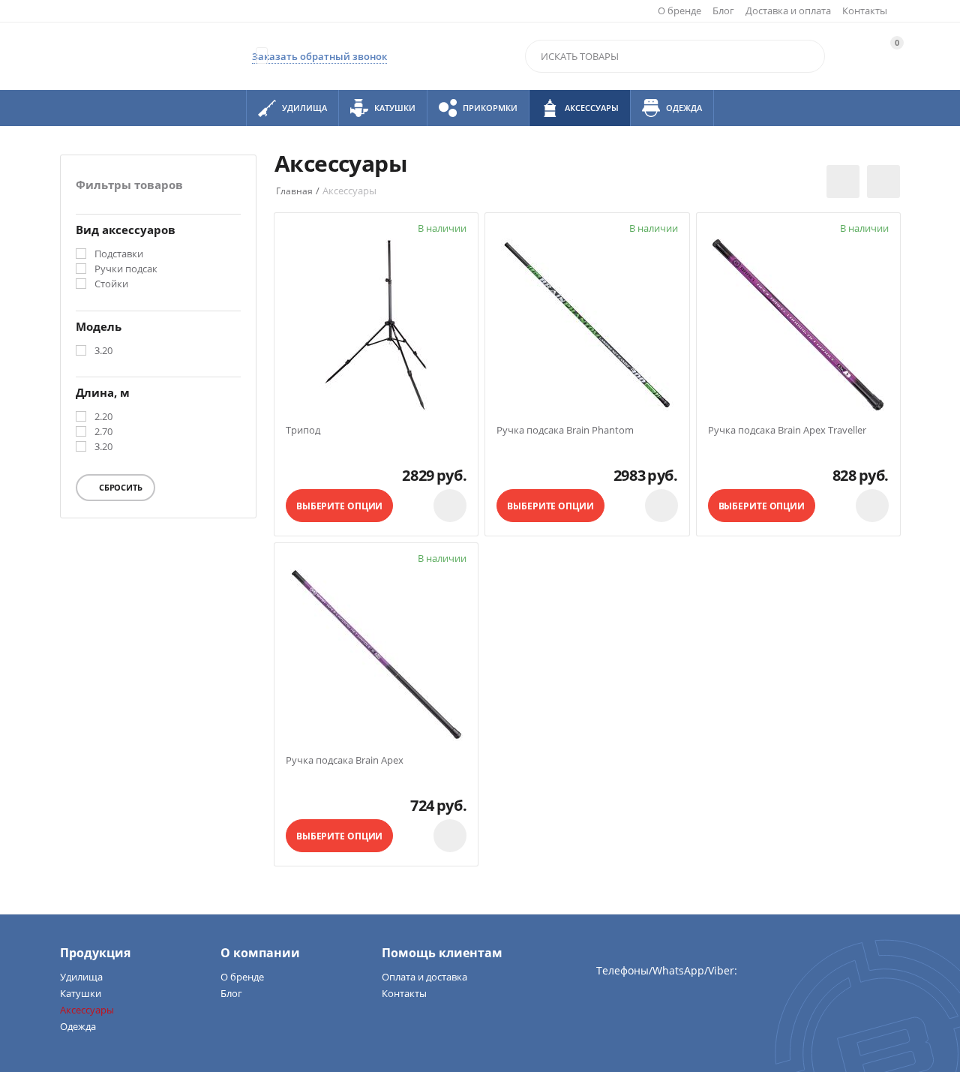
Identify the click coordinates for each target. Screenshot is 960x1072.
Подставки (118, 254)
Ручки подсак (126, 269)
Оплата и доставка (424, 976)
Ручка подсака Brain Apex (345, 761)
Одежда (78, 1026)
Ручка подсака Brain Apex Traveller (787, 431)
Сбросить (119, 487)
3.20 (103, 351)
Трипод (303, 431)
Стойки (111, 284)
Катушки (80, 993)
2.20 (103, 417)
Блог (723, 10)
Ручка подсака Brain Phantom (565, 431)
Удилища (81, 976)
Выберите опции (339, 506)
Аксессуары (87, 1009)
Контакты (864, 10)
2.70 (103, 432)
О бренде (679, 10)
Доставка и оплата (788, 10)
